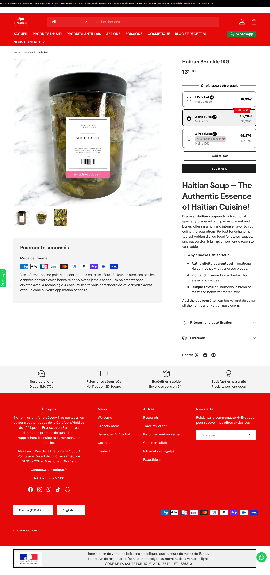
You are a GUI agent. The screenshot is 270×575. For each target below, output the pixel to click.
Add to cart (220, 156)
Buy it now (219, 168)
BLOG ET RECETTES (190, 34)
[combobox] (133, 22)
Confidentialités (155, 443)
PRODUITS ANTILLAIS (84, 34)
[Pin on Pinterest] (213, 355)
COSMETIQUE (159, 34)
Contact (104, 451)
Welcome (105, 417)
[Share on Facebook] (205, 355)
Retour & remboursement (163, 434)
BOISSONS (134, 34)
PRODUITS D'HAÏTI (47, 34)
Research (150, 417)
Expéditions (152, 459)
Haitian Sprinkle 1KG (36, 52)
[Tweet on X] (196, 355)
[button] (254, 21)
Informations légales (158, 451)
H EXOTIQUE (30, 530)
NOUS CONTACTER (29, 42)
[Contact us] (261, 557)
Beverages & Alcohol (114, 434)
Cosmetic (105, 443)
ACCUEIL (21, 34)
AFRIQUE (113, 34)
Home (17, 52)
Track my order (155, 426)
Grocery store (108, 426)
